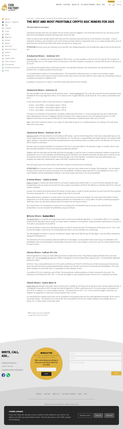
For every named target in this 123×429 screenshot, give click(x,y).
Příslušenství (9, 65)
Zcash (7, 31)
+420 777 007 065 (7, 366)
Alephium (8, 37)
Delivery (46, 404)
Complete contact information (12, 370)
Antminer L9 (79, 94)
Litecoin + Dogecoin (12, 22)
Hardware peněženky (12, 68)
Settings (85, 415)
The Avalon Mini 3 (33, 219)
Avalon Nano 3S (32, 286)
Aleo (6, 25)
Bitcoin (7, 19)
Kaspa (7, 34)
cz (118, 1)
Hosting (66, 5)
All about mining (88, 5)
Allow (109, 415)
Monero (7, 40)
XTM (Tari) (8, 46)
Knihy (7, 71)
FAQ (103, 5)
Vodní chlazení (10, 61)
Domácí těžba (10, 58)
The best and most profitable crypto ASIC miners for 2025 (62, 18)
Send (46, 374)
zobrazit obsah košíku (115, 4)
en (120, 1)
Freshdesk (111, 1)
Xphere (7, 43)
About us (75, 5)
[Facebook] (3, 375)
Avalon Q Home (32, 183)
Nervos (7, 55)
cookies (67, 404)
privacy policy (74, 404)
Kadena (7, 52)
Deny (98, 415)
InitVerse (8, 28)
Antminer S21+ (32, 59)
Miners (59, 5)
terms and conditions (57, 404)
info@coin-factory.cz (9, 363)
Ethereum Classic (11, 49)
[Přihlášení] (109, 4)
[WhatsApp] (8, 375)
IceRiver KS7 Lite (47, 258)
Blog (98, 5)
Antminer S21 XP (32, 136)
